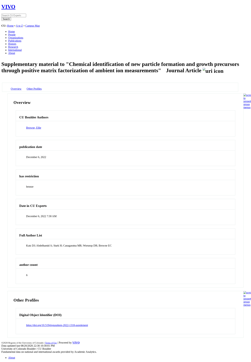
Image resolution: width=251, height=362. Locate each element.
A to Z (19, 25)
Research (13, 46)
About (11, 53)
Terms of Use (51, 342)
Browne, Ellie (33, 127)
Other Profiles (34, 88)
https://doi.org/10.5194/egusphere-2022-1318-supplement (57, 325)
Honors (12, 43)
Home (10, 25)
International (15, 50)
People (12, 34)
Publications (14, 40)
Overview (16, 88)
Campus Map (32, 25)
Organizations (15, 37)
